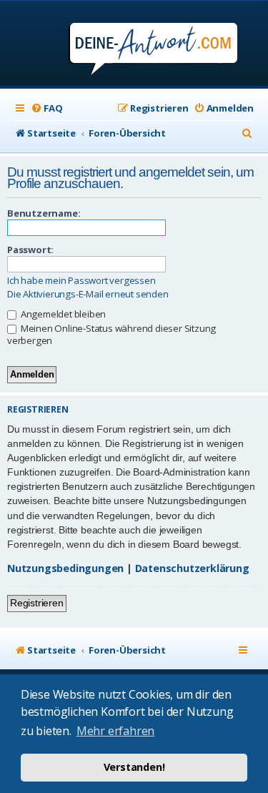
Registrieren (37, 603)
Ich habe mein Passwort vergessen (81, 281)
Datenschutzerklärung (192, 568)
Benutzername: (43, 213)
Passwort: (30, 249)
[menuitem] (46, 108)
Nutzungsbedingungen (65, 568)
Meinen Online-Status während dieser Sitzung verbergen (111, 334)
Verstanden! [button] (134, 767)
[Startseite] (134, 45)
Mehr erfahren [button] (115, 731)
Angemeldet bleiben (62, 313)
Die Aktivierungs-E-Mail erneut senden (88, 294)
